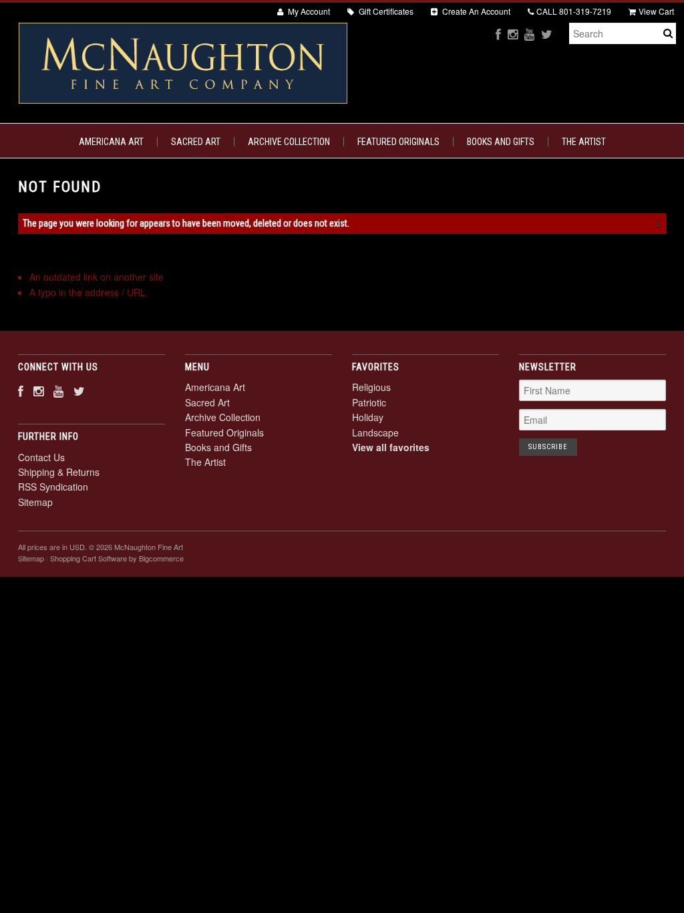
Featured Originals (398, 141)
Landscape (375, 432)
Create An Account (475, 11)
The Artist (584, 141)
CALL (573, 11)
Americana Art (111, 141)
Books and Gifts (500, 141)
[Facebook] (498, 33)
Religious (371, 387)
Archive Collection (289, 141)
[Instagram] (513, 33)
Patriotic (369, 402)
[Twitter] (546, 33)
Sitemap (35, 502)
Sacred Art (195, 141)
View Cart (656, 11)
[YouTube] (529, 33)
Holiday (367, 417)
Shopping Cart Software (88, 558)
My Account (308, 11)
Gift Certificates (385, 11)
